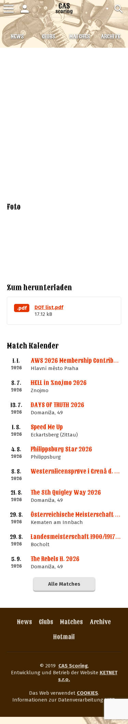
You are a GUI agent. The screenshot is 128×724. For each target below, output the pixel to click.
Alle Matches (64, 584)
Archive (100, 622)
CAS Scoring (73, 666)
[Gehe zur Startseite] (64, 8)
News (24, 622)
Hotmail (64, 637)
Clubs (46, 622)
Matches (71, 622)
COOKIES (87, 693)
